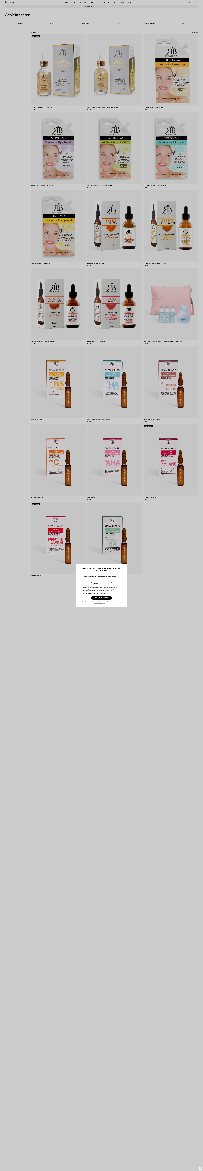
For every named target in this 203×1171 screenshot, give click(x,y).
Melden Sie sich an (101, 597)
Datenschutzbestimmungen (99, 603)
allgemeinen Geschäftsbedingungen (114, 601)
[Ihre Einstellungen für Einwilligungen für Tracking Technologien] (200, 1168)
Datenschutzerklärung (94, 587)
